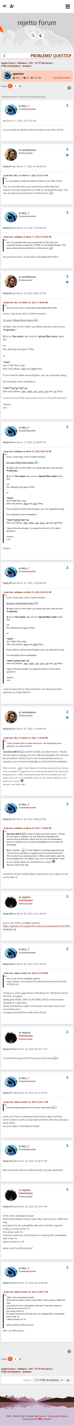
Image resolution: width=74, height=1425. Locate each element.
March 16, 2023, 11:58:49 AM (24, 227)
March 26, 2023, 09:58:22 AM (24, 819)
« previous (58, 77)
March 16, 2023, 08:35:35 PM (24, 293)
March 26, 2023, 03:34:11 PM (25, 1049)
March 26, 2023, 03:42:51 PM (25, 1206)
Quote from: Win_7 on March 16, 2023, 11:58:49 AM (25, 302)
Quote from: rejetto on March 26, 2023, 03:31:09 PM (25, 973)
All (20, 86)
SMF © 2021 (19, 1416)
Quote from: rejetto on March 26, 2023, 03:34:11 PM (25, 1102)
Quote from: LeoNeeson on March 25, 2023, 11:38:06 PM (27, 828)
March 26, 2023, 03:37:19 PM (25, 1092)
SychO (48, 1419)
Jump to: (28, 1380)
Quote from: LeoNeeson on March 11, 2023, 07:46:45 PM (27, 237)
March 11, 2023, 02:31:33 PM (19, 120)
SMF (8, 1416)
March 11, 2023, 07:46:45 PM (24, 166)
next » (67, 77)
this (27, 398)
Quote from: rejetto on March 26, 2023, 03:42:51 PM (25, 1292)
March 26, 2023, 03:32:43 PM (24, 964)
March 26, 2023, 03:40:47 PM (25, 1161)
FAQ (52, 186)
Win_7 (18, 77)
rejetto (26, 897)
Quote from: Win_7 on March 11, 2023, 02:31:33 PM (25, 175)
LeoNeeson (29, 150)
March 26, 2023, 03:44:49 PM (25, 1282)
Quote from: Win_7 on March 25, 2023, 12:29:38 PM (25, 738)
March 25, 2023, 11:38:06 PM (24, 728)
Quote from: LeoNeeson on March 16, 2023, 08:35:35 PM (27, 451)
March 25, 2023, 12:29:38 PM (24, 583)
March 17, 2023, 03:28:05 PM (24, 442)
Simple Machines (36, 1416)
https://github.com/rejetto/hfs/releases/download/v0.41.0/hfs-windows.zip (37, 927)
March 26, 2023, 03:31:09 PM (24, 913)
